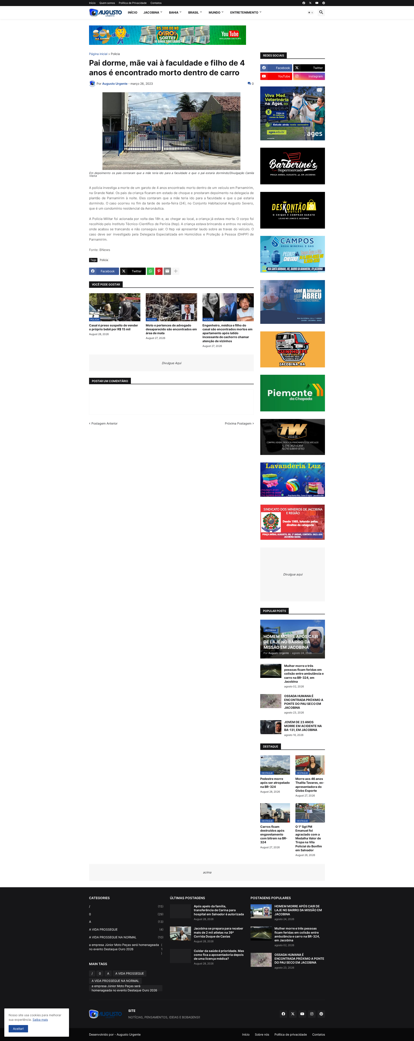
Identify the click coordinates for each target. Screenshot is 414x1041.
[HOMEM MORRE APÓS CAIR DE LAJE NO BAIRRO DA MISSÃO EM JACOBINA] (261, 911)
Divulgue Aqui (171, 363)
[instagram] (311, 1014)
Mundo (214, 12)
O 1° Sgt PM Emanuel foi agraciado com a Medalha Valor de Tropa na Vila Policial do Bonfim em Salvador (308, 838)
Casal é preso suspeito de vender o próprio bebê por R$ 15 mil (113, 327)
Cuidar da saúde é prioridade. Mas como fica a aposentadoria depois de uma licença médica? (219, 954)
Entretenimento (244, 12)
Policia (115, 54)
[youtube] (316, 3)
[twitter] (310, 3)
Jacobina (151, 12)
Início (92, 3)
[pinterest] (323, 3)
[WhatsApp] (150, 271)
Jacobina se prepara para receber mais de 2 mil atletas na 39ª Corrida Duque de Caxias (218, 932)
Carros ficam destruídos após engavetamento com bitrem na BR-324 (273, 834)
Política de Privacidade (133, 3)
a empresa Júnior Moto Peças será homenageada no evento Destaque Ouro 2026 (126, 949)
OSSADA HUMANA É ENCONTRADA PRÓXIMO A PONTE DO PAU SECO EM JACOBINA (303, 702)
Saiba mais (40, 1019)
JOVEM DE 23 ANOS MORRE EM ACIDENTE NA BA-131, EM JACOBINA (303, 726)
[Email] (167, 271)
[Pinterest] (159, 271)
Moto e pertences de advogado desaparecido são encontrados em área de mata (171, 329)
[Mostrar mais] (175, 271)
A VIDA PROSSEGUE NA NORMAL (126, 937)
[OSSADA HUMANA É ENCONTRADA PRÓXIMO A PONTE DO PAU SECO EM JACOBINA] (270, 701)
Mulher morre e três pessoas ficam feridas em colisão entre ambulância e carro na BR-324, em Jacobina (304, 673)
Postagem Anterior (104, 423)
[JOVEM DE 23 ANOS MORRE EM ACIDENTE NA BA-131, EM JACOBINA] (270, 727)
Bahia (173, 12)
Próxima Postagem (238, 423)
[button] (310, 12)
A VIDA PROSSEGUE (126, 929)
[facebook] (304, 3)
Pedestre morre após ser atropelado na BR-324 (275, 782)
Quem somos (107, 3)
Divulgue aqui (292, 574)
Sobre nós (262, 1034)
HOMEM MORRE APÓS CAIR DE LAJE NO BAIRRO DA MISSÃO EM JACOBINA (298, 910)
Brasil (193, 12)
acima (207, 872)
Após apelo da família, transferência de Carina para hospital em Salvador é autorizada (219, 910)
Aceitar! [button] (18, 1028)
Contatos (156, 3)
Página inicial (98, 54)
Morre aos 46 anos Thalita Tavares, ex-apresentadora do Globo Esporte (309, 784)
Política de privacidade (290, 1034)
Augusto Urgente (129, 1034)
